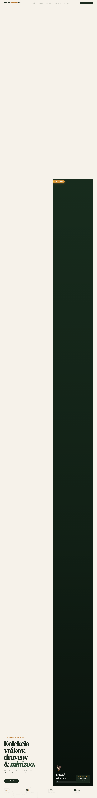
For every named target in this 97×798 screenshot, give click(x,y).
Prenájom (49, 3)
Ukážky (34, 3)
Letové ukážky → (11, 781)
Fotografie (58, 3)
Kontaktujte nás (86, 3)
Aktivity (41, 3)
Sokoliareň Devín (12, 2)
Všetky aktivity (24, 781)
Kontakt (66, 3)
